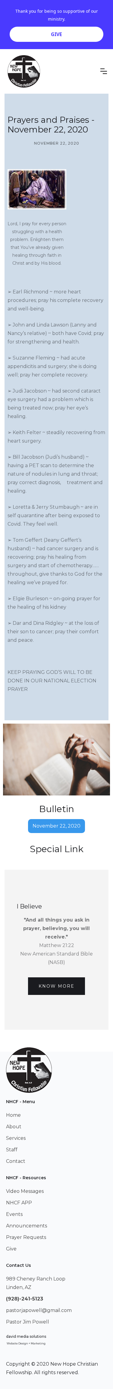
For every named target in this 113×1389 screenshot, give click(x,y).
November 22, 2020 (56, 826)
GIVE (56, 34)
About (13, 1127)
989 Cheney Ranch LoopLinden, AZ (35, 1283)
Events (14, 1214)
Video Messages (25, 1191)
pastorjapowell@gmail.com (39, 1310)
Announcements (26, 1226)
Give (11, 1249)
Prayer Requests (26, 1237)
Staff (11, 1150)
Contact (15, 1161)
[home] (24, 71)
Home (13, 1115)
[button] (103, 71)
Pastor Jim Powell (27, 1322)
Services (16, 1138)
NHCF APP (19, 1203)
